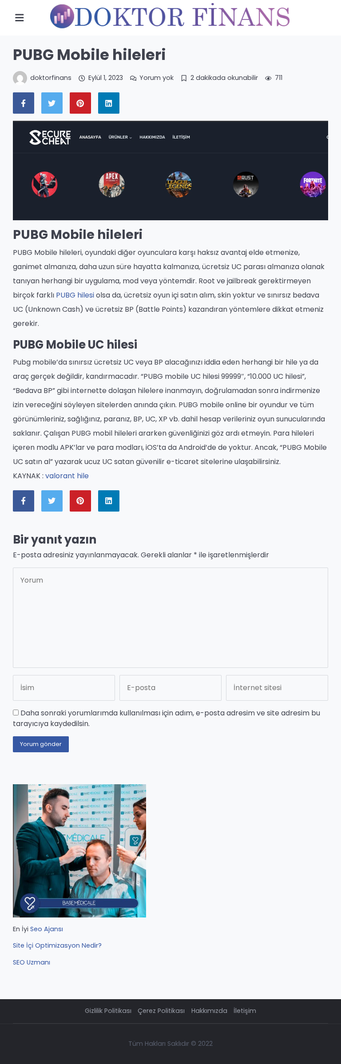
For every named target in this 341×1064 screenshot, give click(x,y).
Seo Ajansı (46, 929)
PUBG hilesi (75, 295)
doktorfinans (50, 77)
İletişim (245, 1010)
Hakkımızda (209, 1010)
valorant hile (67, 476)
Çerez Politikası (161, 1010)
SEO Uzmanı (31, 962)
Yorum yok (156, 77)
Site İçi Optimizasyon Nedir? (57, 945)
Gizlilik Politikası (108, 1010)
